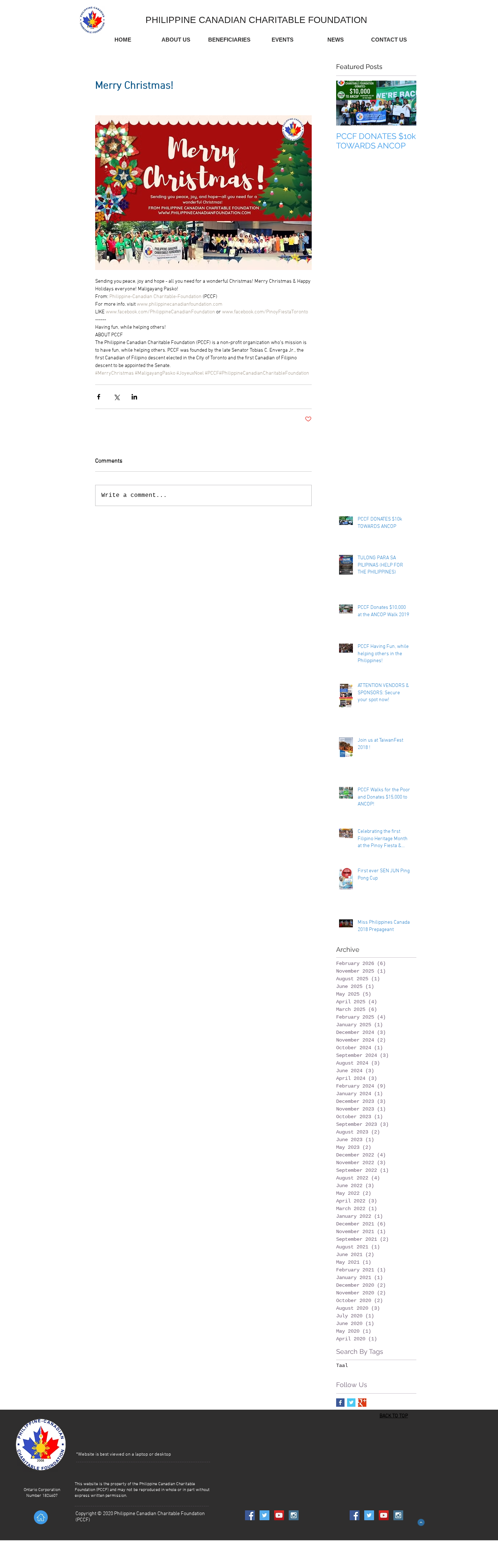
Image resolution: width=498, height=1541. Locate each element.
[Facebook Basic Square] (340, 1402)
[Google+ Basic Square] (362, 1402)
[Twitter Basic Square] (351, 1402)
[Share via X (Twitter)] (116, 396)
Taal (342, 1365)
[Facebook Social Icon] (250, 1515)
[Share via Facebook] (98, 396)
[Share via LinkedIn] (134, 396)
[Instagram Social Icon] (294, 1515)
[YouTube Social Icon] (279, 1515)
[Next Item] (404, 103)
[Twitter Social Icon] (264, 1515)
